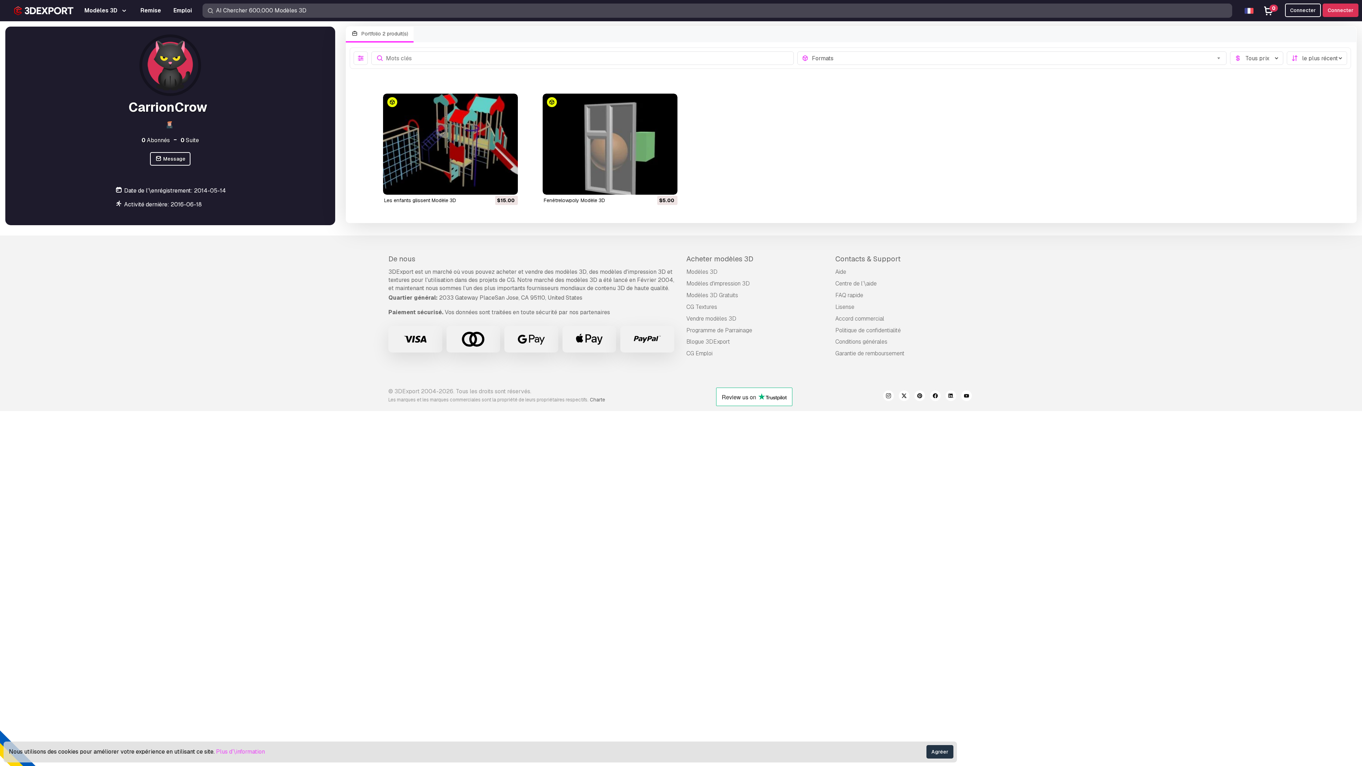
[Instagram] (888, 397)
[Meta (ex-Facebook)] (935, 397)
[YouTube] (966, 397)
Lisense (844, 307)
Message (174, 159)
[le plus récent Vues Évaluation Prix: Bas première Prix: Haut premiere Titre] (1317, 58)
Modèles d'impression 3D (718, 283)
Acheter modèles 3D (719, 258)
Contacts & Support (868, 258)
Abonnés (156, 140)
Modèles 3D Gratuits (712, 295)
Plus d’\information (240, 751)
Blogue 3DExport (708, 341)
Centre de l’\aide (856, 283)
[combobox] (1017, 58)
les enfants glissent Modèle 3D (420, 200)
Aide (840, 272)
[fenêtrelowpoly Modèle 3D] (610, 144)
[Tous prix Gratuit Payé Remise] (1256, 58)
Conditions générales (861, 341)
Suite (190, 140)
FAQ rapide (849, 295)
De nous (401, 258)
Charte (597, 399)
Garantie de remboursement (869, 353)
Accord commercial (859, 318)
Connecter (1340, 10)
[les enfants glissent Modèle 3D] (450, 144)
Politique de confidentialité (868, 330)
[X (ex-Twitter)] (904, 397)
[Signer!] (507, 185)
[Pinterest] (920, 397)
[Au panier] (493, 185)
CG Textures (701, 307)
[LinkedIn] (951, 397)
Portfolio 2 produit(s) (384, 33)
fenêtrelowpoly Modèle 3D (574, 200)
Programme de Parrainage (719, 330)
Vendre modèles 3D (711, 318)
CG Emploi (699, 353)
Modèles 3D (702, 272)
